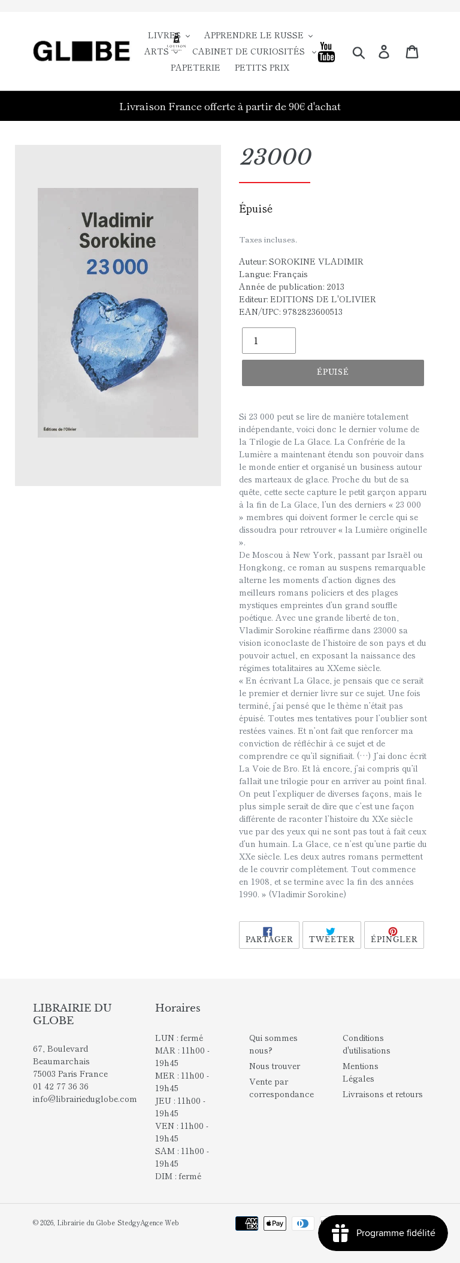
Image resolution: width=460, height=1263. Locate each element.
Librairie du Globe (86, 1222)
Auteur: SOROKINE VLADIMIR (301, 261)
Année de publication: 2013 (291, 286)
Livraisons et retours (383, 1094)
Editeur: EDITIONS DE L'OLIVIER (307, 299)
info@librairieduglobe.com (85, 1098)
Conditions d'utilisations (367, 1043)
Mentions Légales (361, 1071)
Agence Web (159, 1222)
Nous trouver (274, 1065)
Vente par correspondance (281, 1087)
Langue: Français (273, 274)
